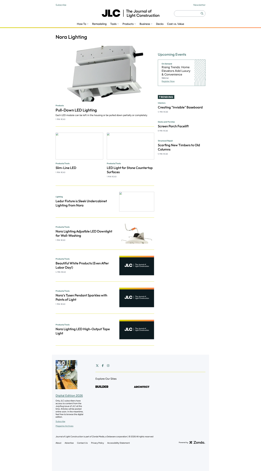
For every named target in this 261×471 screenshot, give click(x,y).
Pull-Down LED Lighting (76, 110)
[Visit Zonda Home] (192, 442)
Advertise (69, 443)
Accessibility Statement (118, 443)
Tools (113, 24)
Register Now (168, 81)
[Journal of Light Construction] (130, 13)
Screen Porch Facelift (173, 126)
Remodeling (99, 24)
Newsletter (199, 4)
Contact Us (82, 443)
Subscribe (61, 4)
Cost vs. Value (175, 24)
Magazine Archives (64, 426)
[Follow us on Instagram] (108, 365)
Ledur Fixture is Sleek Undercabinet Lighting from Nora (81, 203)
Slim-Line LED (66, 168)
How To (81, 24)
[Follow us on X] (97, 365)
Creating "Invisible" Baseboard (180, 107)
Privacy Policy (97, 443)
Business (145, 24)
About (58, 443)
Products (128, 24)
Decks (159, 24)
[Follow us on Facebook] (103, 365)
